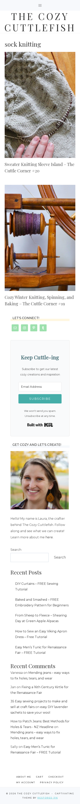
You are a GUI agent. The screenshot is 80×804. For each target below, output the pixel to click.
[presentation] (40, 105)
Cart (39, 776)
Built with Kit (40, 424)
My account (25, 782)
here (49, 537)
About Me (23, 776)
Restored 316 (47, 797)
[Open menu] (40, 5)
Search (15, 550)
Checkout (56, 776)
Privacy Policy (52, 782)
